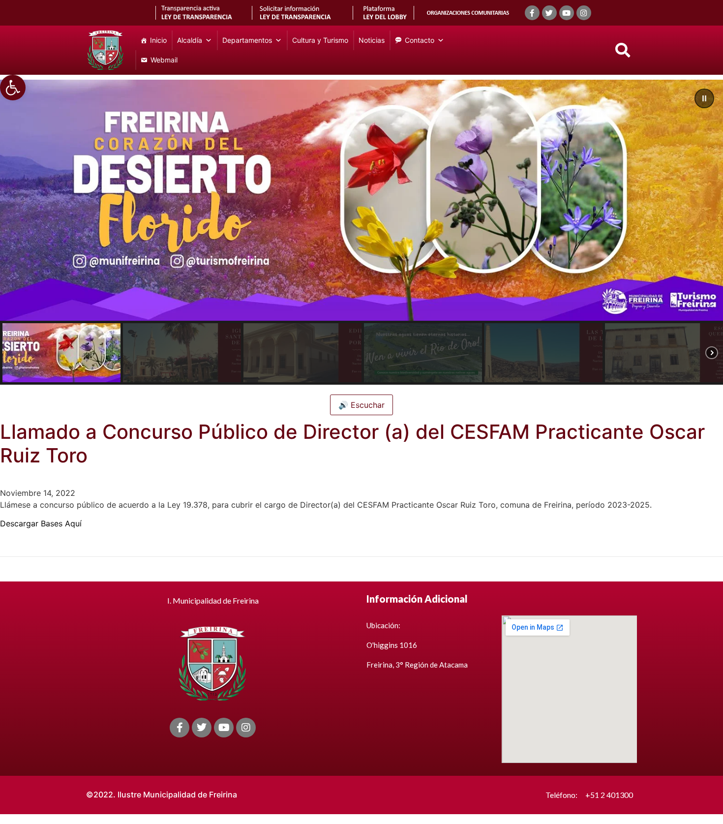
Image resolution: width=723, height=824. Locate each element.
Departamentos (247, 40)
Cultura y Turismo (320, 40)
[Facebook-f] (532, 12)
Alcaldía (189, 40)
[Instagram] (583, 12)
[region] (361, 232)
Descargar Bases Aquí (41, 523)
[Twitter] (549, 12)
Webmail (164, 60)
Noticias (372, 40)
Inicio (158, 40)
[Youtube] (566, 12)
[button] (13, 87)
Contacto (419, 40)
